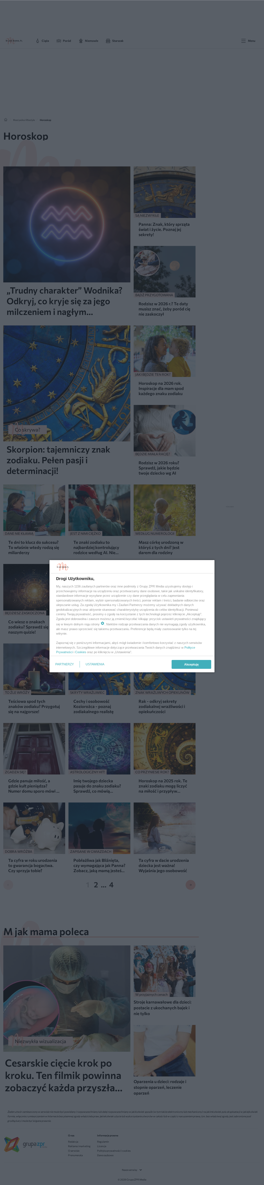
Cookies (80, 652)
